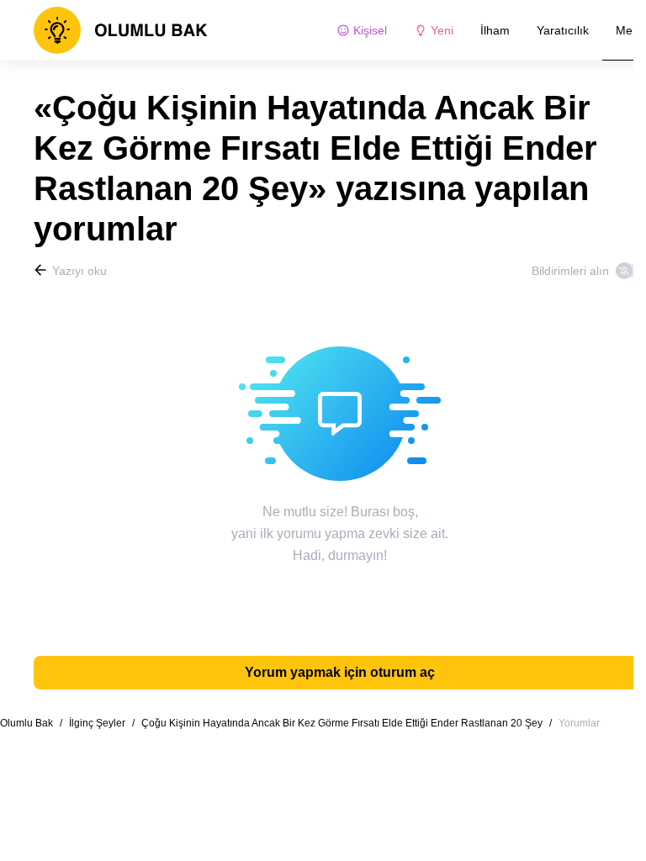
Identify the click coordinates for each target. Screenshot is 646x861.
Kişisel (370, 30)
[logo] (121, 30)
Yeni (442, 30)
